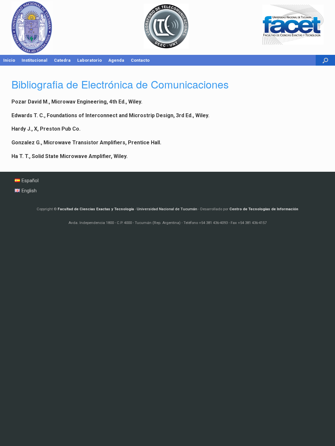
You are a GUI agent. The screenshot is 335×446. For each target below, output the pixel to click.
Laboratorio (89, 60)
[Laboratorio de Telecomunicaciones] (167, 27)
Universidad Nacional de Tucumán (167, 209)
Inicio (9, 60)
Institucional (34, 60)
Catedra (62, 60)
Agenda (116, 60)
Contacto (140, 60)
